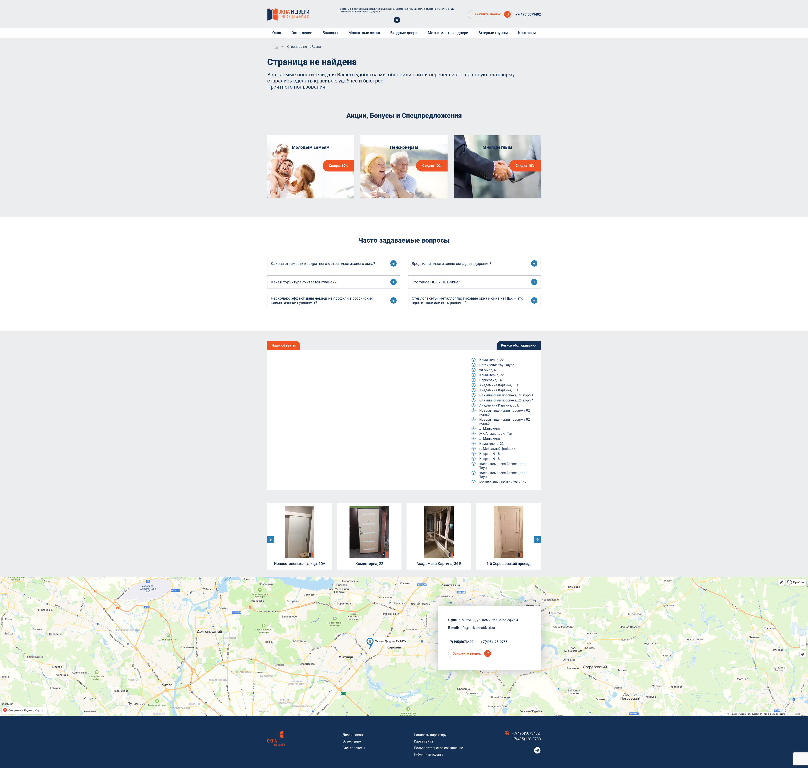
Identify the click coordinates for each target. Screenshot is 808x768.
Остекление (352, 741)
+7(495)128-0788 (494, 642)
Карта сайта (423, 741)
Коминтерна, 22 (491, 360)
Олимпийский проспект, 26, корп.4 (506, 400)
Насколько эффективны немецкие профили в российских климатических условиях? (322, 300)
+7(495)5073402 (528, 14)
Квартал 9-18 (489, 454)
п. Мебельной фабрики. (497, 449)
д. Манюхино (489, 429)
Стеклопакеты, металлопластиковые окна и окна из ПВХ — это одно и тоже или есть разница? (467, 300)
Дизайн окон (353, 735)
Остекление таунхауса (496, 365)
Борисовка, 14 (490, 380)
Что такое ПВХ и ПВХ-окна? (436, 282)
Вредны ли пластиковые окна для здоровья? (451, 263)
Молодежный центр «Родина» (502, 482)
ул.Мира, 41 (488, 370)
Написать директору (430, 735)
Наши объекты (284, 345)
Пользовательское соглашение (438, 748)
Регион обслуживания (518, 345)
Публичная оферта (428, 754)
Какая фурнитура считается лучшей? (303, 282)
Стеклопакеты (354, 748)
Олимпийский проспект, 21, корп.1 (506, 395)
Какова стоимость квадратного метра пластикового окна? (323, 263)
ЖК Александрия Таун (496, 434)
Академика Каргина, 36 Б (499, 385)
